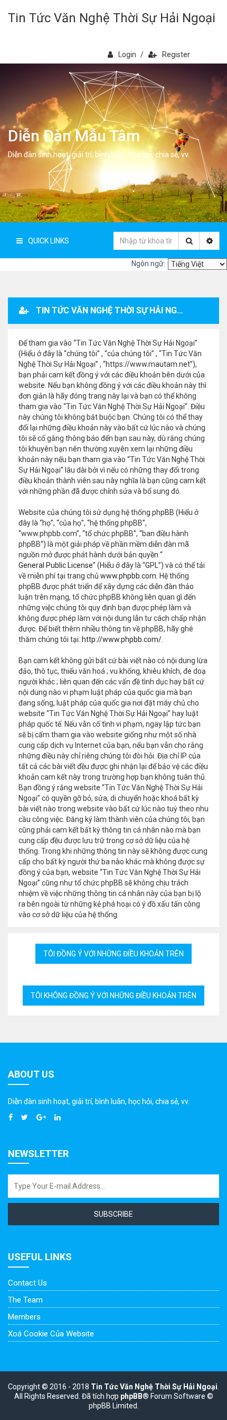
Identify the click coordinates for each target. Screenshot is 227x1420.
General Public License (55, 565)
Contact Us (27, 1283)
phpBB (131, 1396)
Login (127, 54)
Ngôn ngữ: (148, 263)
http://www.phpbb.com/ (122, 639)
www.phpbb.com (128, 576)
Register (176, 54)
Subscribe (113, 1214)
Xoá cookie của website (51, 1333)
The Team (25, 1300)
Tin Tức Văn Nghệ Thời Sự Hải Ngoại (111, 18)
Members (24, 1317)
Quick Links (48, 241)
